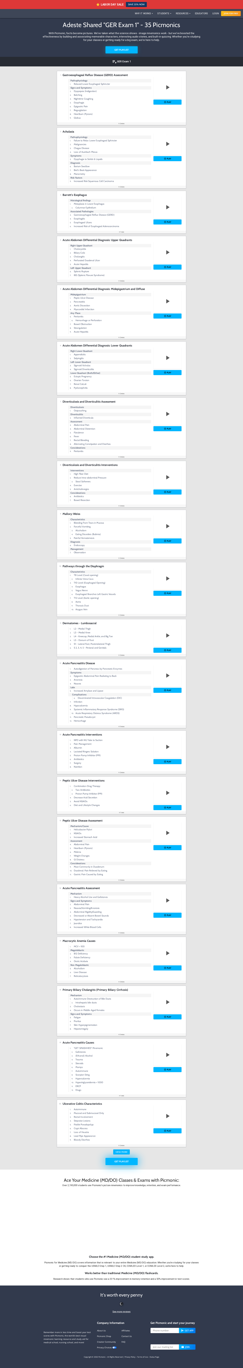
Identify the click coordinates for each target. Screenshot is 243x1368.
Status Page (154, 1357)
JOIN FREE (231, 13)
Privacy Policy (130, 1357)
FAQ (123, 1342)
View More (121, 1152)
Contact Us (127, 1336)
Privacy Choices (104, 1347)
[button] (121, 1220)
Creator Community (106, 1342)
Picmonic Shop (104, 1336)
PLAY (169, 102)
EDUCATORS (201, 13)
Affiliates (126, 1330)
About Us (101, 1330)
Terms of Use (142, 1357)
